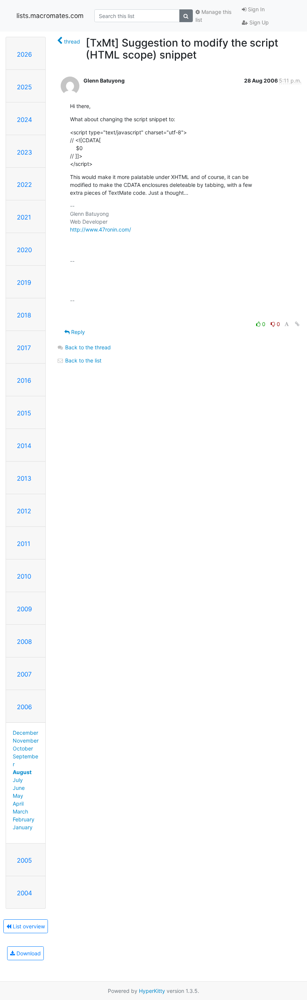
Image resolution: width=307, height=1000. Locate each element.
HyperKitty (152, 991)
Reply (77, 332)
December (25, 732)
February (23, 819)
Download (28, 953)
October (23, 748)
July (18, 780)
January (23, 827)
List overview (28, 926)
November (26, 740)
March (20, 811)
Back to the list (82, 360)
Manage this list (213, 16)
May (18, 795)
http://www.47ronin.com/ (100, 229)
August (22, 772)
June (19, 788)
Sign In (255, 9)
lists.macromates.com (49, 16)
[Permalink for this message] (297, 324)
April (18, 803)
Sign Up (258, 22)
